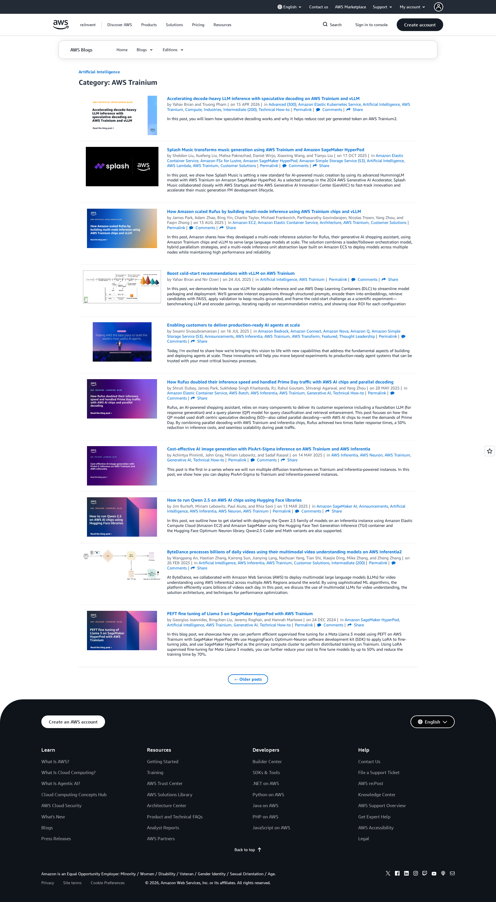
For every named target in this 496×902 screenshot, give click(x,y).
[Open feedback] (490, 451)
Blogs (47, 827)
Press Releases (56, 838)
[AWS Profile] (438, 6)
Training (155, 772)
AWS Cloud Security (61, 805)
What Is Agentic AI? (60, 783)
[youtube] (434, 874)
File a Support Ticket (379, 772)
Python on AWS (268, 794)
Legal (363, 838)
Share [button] (357, 109)
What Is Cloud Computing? (68, 772)
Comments (331, 109)
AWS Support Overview (382, 805)
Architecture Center (166, 805)
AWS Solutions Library (169, 794)
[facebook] (397, 874)
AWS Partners (161, 838)
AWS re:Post (370, 783)
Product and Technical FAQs (175, 817)
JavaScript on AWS (271, 827)
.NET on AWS (266, 783)
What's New (53, 817)
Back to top (245, 849)
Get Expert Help (374, 817)
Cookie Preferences (108, 882)
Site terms (72, 882)
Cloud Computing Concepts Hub (73, 794)
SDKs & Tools (266, 772)
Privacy (47, 882)
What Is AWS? (55, 761)
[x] (388, 874)
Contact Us (369, 761)
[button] (120, 25)
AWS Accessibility (376, 827)
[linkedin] (406, 874)
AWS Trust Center (165, 783)
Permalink (303, 109)
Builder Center (267, 761)
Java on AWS (265, 805)
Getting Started (162, 761)
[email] (452, 874)
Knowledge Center (377, 794)
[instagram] (415, 874)
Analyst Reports (163, 827)
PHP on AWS (265, 817)
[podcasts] (443, 874)
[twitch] (425, 874)
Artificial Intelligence (99, 71)
